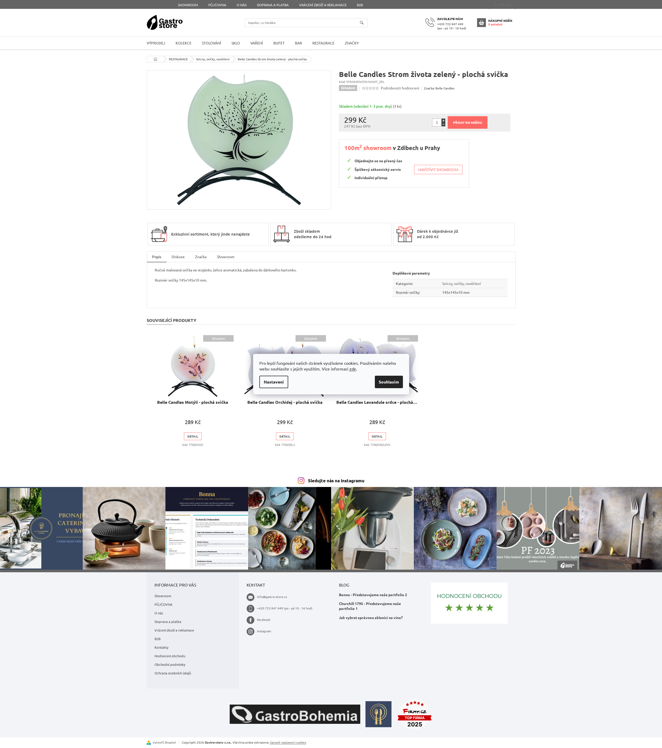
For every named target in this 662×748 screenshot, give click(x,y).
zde (352, 368)
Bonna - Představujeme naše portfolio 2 (373, 594)
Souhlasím (389, 382)
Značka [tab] (201, 256)
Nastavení (274, 382)
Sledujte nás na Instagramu (336, 480)
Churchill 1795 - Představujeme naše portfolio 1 (370, 606)
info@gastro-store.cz (272, 597)
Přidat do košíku (467, 122)
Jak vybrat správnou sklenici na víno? (371, 617)
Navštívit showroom (438, 169)
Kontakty (161, 647)
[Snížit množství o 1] (443, 124)
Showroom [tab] (225, 256)
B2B (360, 5)
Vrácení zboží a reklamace (322, 5)
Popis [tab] (156, 256)
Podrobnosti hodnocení (400, 88)
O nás (242, 5)
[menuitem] (156, 43)
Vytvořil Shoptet (164, 742)
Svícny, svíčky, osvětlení (461, 283)
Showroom (188, 5)
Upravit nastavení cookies (288, 742)
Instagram (264, 631)
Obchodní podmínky (170, 664)
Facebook (263, 619)
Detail (192, 436)
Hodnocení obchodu (170, 656)
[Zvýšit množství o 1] (443, 120)
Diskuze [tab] (178, 256)
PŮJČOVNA (217, 5)
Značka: (439, 88)
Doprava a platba (273, 5)
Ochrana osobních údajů (173, 673)
